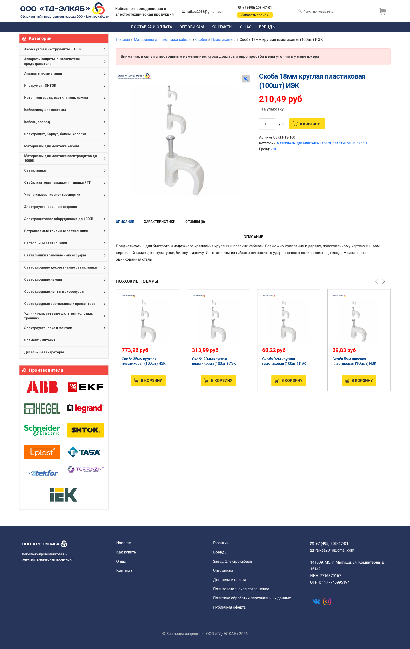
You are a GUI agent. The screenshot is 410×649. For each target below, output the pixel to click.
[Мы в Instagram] (327, 601)
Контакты (222, 27)
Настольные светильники (45, 243)
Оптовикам (191, 27)
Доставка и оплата (151, 27)
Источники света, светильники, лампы (56, 98)
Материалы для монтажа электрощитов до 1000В (60, 158)
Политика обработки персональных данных (252, 598)
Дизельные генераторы (44, 352)
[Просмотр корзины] (382, 11)
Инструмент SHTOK (40, 85)
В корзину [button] (151, 380)
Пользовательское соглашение (241, 589)
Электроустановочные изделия (50, 207)
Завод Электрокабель (232, 561)
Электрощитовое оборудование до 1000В (58, 219)
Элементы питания (40, 340)
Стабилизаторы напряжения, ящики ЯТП (57, 182)
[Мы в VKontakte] (316, 601)
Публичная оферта (229, 607)
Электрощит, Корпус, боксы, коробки (55, 134)
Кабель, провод (37, 122)
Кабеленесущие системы (45, 110)
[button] (246, 78)
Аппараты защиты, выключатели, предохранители (52, 61)
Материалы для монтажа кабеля (162, 39)
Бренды (267, 27)
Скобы (201, 39)
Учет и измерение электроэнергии (52, 195)
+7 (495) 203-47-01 (257, 8)
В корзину (310, 123)
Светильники (35, 170)
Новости (123, 543)
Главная (123, 39)
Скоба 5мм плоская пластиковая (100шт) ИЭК (354, 361)
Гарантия (220, 543)
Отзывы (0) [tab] (195, 222)
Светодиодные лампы (43, 279)
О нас (246, 27)
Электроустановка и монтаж (48, 328)
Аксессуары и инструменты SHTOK (53, 49)
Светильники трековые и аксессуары (55, 255)
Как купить (126, 552)
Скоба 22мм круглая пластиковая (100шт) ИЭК (214, 361)
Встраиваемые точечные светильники (56, 231)
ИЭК (273, 149)
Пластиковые (223, 39)
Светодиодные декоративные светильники (60, 267)
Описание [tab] (125, 222)
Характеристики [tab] (159, 222)
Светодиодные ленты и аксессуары (54, 291)
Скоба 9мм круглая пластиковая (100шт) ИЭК (284, 361)
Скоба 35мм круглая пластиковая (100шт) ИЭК (144, 361)
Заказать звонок (254, 15)
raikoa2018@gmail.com (205, 12)
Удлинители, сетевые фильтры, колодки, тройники (58, 316)
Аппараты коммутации (43, 73)
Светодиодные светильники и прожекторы (60, 304)
